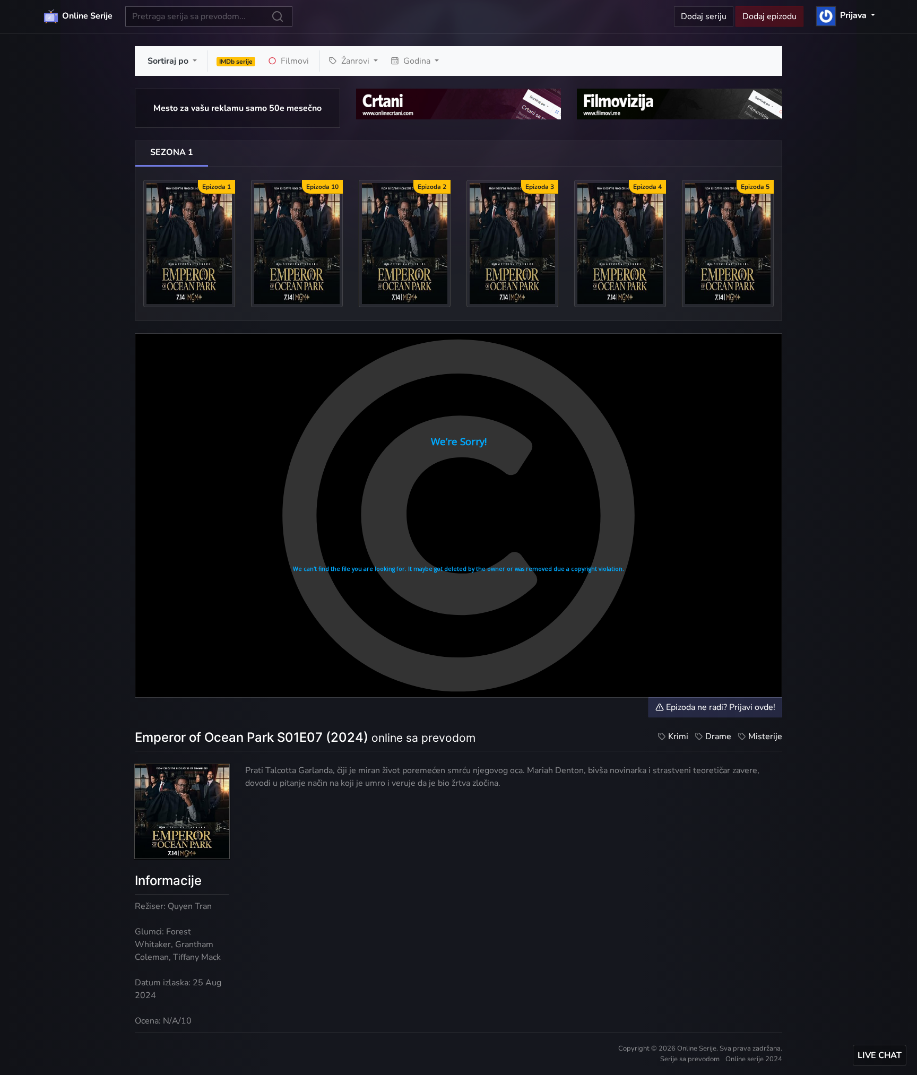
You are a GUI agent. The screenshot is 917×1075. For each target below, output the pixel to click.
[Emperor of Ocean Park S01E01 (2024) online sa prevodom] (189, 243)
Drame (718, 736)
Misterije (765, 736)
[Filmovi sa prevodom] (679, 103)
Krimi (678, 736)
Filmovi (294, 61)
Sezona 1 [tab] (171, 152)
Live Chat (880, 1055)
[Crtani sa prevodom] (458, 103)
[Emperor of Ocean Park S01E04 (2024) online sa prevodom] (620, 243)
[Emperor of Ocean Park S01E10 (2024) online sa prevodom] (297, 243)
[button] (845, 15)
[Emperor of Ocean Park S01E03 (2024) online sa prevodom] (512, 243)
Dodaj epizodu (769, 16)
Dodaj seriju (703, 16)
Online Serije (86, 16)
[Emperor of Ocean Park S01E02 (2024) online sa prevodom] (404, 243)
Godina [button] (416, 61)
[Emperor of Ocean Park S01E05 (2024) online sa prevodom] (727, 243)
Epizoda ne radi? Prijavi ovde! (719, 707)
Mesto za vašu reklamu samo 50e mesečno (237, 108)
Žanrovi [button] (355, 61)
